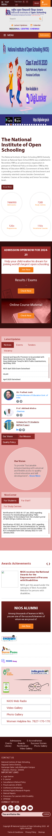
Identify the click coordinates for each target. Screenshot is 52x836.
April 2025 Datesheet (12, 379)
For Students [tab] (10, 500)
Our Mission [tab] (25, 436)
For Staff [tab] (25, 500)
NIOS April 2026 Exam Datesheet (16, 369)
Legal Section (8, 777)
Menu (10, 35)
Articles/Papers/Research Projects (16, 791)
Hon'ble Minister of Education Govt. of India (32, 395)
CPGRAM (7, 799)
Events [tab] (19, 345)
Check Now (26, 291)
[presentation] (47, 564)
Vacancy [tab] (8, 350)
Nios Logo (26, 12)
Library (8, 746)
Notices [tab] (7, 345)
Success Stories (39, 743)
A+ (16, 5)
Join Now (26, 270)
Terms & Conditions (15, 832)
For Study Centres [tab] (12, 506)
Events (8, 743)
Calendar (37, 25)
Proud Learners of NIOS (12, 785)
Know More (7, 187)
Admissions (44, 35)
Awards (21, 743)
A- (24, 2)
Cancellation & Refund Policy (14, 782)
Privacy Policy (30, 832)
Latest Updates (20, 25)
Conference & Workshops (13, 788)
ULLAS (5, 374)
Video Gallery (26, 748)
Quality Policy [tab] (9, 442)
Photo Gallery (40, 746)
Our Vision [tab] (8, 436)
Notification (22, 746)
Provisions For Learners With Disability (18, 796)
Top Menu (5, 3)
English (45, 4)
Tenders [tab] (32, 345)
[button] (6, 124)
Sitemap (41, 832)
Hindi (37, 3)
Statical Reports (9, 793)
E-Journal (7, 779)
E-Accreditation (34, 740)
